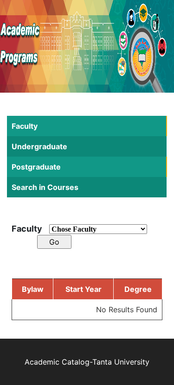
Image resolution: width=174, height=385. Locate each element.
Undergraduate (39, 146)
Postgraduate (36, 166)
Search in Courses (45, 187)
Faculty (25, 126)
